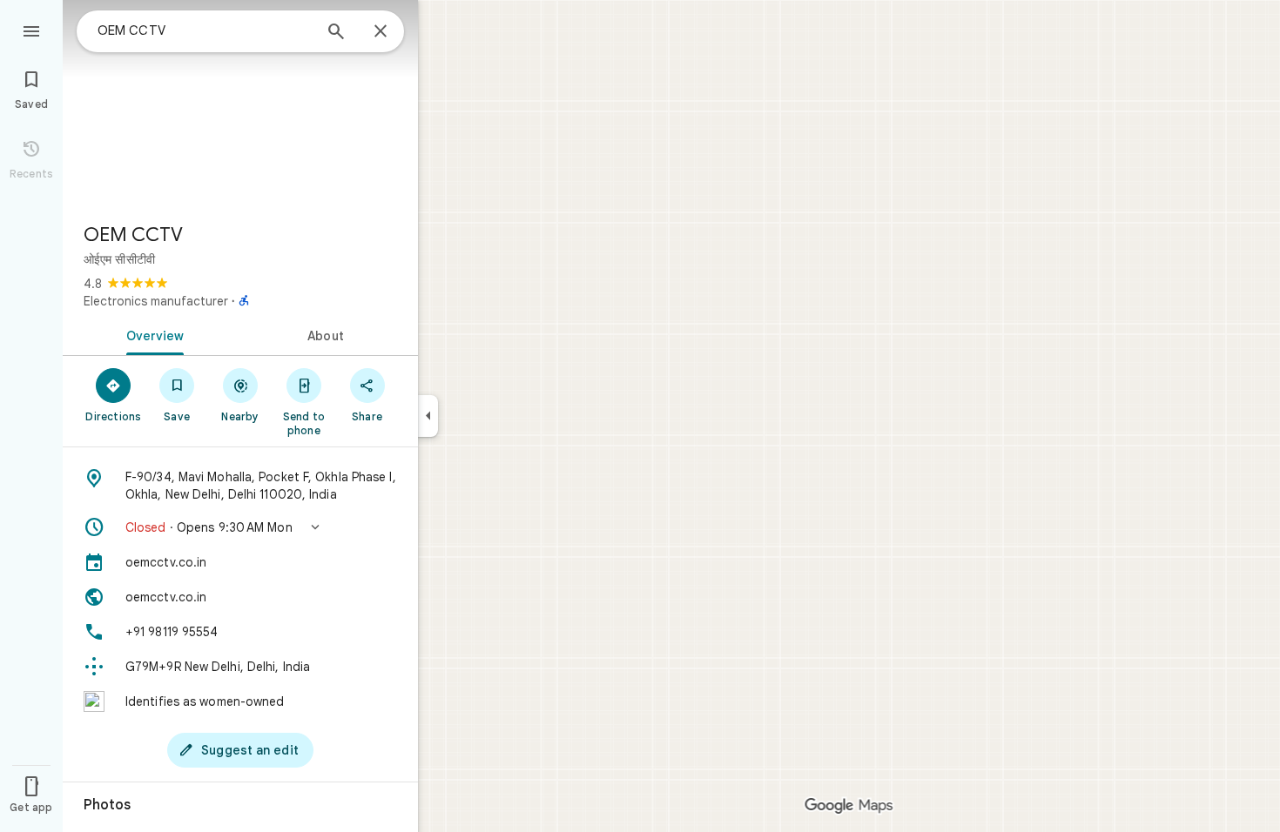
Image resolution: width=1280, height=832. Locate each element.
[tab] (151, 334)
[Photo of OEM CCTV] (240, 104)
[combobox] (205, 30)
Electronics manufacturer (156, 301)
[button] (240, 527)
